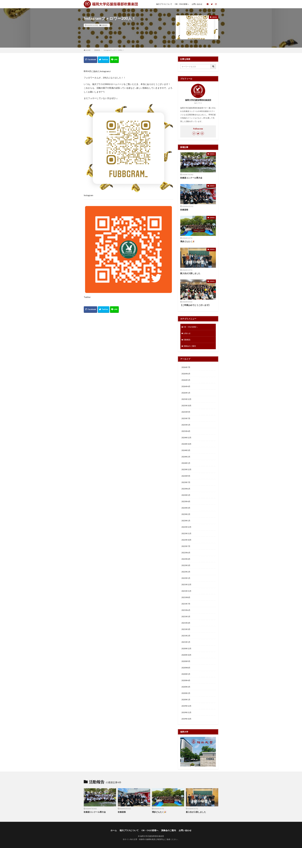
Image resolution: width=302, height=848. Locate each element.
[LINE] (114, 59)
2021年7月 (185, 604)
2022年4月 (185, 559)
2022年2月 (185, 572)
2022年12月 (186, 527)
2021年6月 (185, 610)
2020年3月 (185, 687)
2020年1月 (185, 699)
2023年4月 (185, 501)
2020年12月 (186, 648)
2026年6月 (185, 374)
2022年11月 (186, 533)
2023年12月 (186, 469)
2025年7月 (185, 418)
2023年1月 (185, 521)
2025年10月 (186, 405)
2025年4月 (185, 431)
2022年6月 (185, 553)
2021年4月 (185, 623)
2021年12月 (186, 584)
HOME (88, 50)
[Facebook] (90, 59)
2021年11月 (186, 591)
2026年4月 (185, 386)
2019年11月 (186, 712)
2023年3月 (185, 508)
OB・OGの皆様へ (182, 4)
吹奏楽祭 (184, 209)
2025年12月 (186, 399)
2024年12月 (186, 437)
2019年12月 (186, 706)
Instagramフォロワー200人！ (114, 50)
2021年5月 (185, 616)
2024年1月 (185, 463)
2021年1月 (185, 642)
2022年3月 (185, 565)
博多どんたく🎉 (187, 241)
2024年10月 (186, 444)
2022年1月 (185, 578)
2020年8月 (185, 668)
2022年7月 (185, 546)
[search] (213, 66)
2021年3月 (185, 629)
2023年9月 (185, 476)
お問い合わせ (197, 4)
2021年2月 (185, 636)
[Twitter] (103, 59)
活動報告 (104, 25)
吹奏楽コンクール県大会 (191, 178)
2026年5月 (185, 380)
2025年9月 (185, 412)
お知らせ (187, 333)
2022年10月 (186, 540)
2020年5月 (185, 674)
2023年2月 (185, 514)
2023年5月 (185, 495)
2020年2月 (185, 693)
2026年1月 (185, 393)
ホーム (114, 830)
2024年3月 (185, 450)
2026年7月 (185, 367)
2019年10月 (186, 719)
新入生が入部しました (190, 273)
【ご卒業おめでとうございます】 (195, 305)
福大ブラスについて (164, 4)
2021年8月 (185, 597)
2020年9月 (185, 661)
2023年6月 (185, 489)
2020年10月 (186, 655)
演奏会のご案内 (189, 346)
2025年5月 (185, 425)
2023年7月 (185, 482)
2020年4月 (185, 680)
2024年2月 (185, 457)
